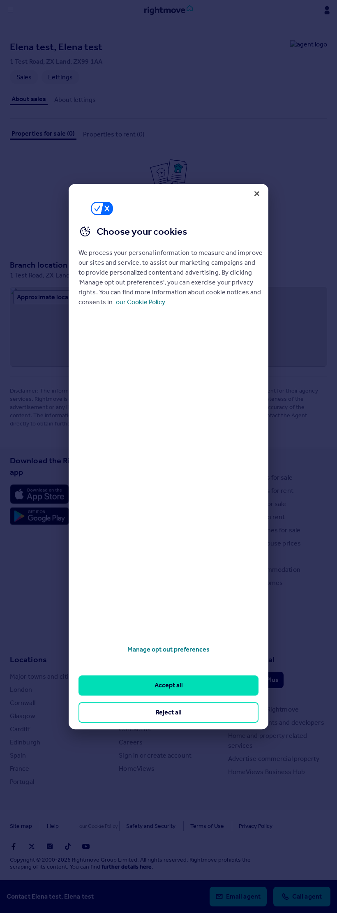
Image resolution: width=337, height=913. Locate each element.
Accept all (169, 685)
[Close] (257, 194)
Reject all (169, 712)
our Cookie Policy (140, 302)
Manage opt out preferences (168, 649)
